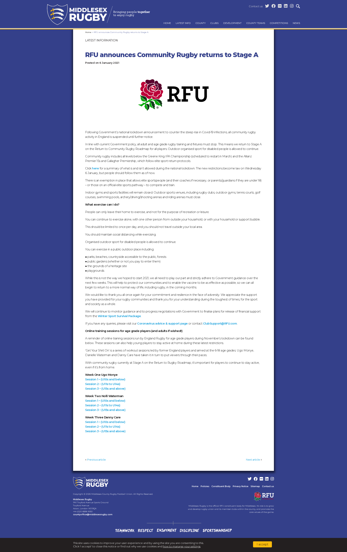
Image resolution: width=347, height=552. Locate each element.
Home (167, 23)
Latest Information (101, 40)
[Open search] (298, 6)
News (296, 23)
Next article (253, 459)
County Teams (255, 23)
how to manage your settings (181, 546)
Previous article (96, 459)
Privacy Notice (240, 486)
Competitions (279, 23)
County (201, 23)
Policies (205, 486)
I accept (262, 544)
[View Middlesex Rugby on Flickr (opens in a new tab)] (280, 6)
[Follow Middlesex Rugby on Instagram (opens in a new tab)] (292, 6)
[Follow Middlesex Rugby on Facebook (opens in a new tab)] (273, 6)
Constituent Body (221, 486)
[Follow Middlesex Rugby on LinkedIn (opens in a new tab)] (286, 6)
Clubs (214, 23)
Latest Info (183, 23)
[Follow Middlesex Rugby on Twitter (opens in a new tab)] (267, 6)
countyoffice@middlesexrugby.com (92, 514)
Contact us (256, 6)
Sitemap (255, 486)
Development (232, 23)
